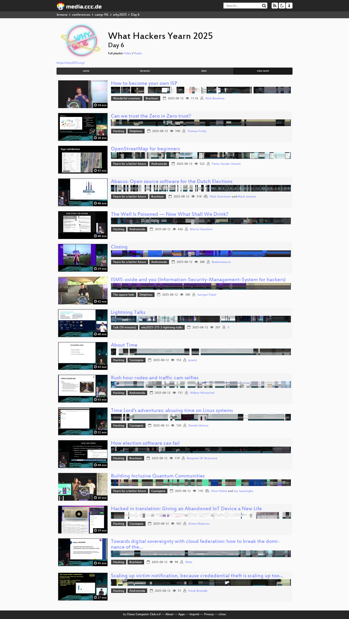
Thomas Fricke (197, 131)
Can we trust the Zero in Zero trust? (151, 116)
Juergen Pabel (206, 295)
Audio (138, 53)
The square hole (123, 295)
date (204, 71)
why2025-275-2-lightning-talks (162, 327)
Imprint (194, 614)
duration (145, 71)
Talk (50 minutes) (124, 327)
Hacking (118, 131)
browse (62, 15)
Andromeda (159, 164)
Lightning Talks (128, 313)
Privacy (209, 614)
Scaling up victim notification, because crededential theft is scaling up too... (197, 576)
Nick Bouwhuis (215, 98)
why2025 (120, 15)
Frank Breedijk (198, 591)
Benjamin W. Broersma (202, 458)
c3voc (222, 614)
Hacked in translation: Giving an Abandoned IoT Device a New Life (186, 509)
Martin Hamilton (201, 229)
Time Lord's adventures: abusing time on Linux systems (172, 411)
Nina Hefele (219, 491)
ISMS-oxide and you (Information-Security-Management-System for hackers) (198, 280)
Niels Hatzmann (220, 196)
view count (263, 71)
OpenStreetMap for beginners (145, 149)
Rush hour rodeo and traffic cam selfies (154, 378)
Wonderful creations (126, 98)
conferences (81, 15)
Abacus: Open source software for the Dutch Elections (171, 182)
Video (128, 53)
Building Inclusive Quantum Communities (158, 476)
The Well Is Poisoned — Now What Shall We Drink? (169, 215)
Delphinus (135, 131)
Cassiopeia (136, 360)
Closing (119, 247)
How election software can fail (145, 444)
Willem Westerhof (202, 393)
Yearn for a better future (129, 164)
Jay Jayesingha (243, 491)
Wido (188, 562)
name (86, 71)
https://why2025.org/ (71, 63)
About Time (124, 345)
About (169, 614)
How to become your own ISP (144, 84)
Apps (181, 614)
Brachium (152, 98)
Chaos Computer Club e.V (144, 614)
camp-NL (102, 15)
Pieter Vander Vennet (226, 164)
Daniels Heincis (198, 425)
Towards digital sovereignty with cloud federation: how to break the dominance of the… (195, 544)
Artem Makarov (199, 524)
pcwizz (192, 360)
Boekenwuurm (221, 262)
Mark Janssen (247, 196)
